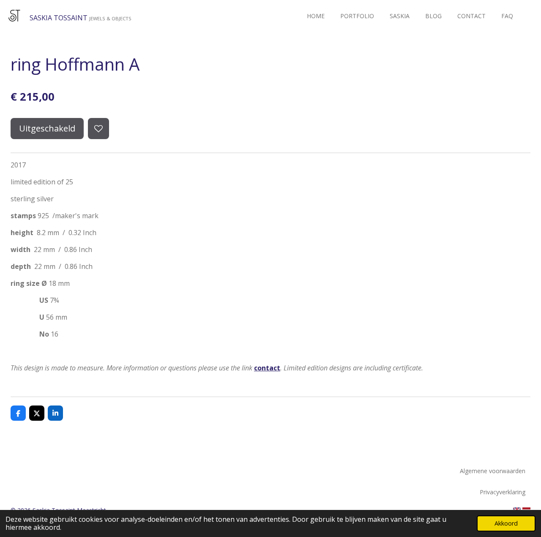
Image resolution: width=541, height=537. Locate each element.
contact (267, 368)
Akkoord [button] (506, 523)
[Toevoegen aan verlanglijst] (98, 128)
